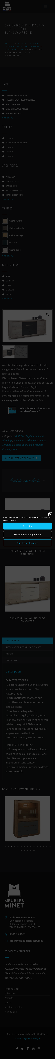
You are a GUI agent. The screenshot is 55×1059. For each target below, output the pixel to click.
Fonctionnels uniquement (27, 534)
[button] (50, 514)
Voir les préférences (27, 542)
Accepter (27, 526)
